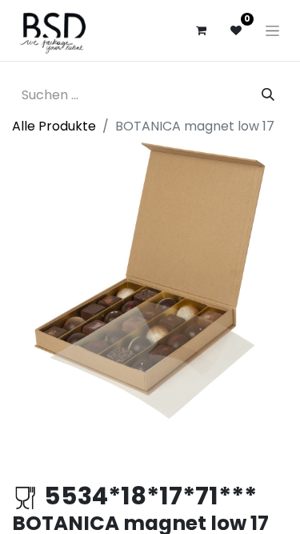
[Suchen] (268, 95)
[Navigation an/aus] (272, 30)
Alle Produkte (54, 126)
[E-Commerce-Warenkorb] (200, 30)
